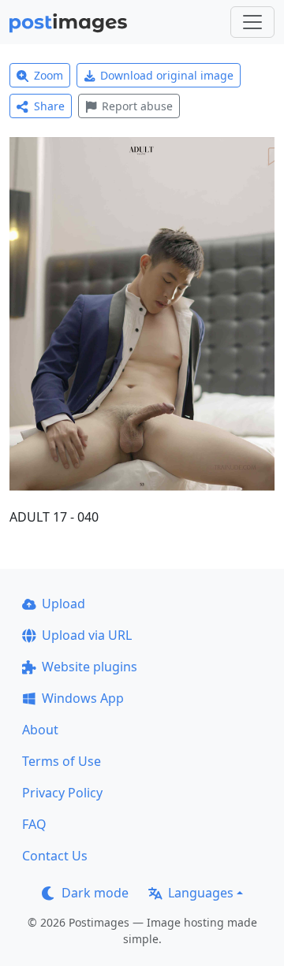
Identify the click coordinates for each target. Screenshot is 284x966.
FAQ (34, 824)
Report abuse (137, 105)
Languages (201, 892)
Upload (63, 603)
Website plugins (89, 666)
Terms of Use (61, 761)
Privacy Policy (62, 792)
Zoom (48, 75)
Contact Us (55, 855)
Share (49, 105)
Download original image (167, 75)
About (40, 729)
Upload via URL (87, 635)
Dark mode (95, 892)
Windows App (83, 698)
